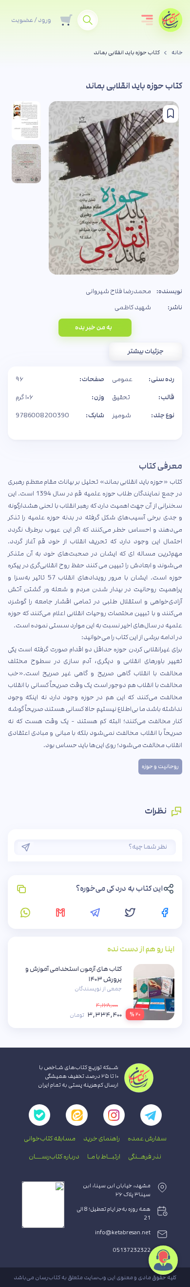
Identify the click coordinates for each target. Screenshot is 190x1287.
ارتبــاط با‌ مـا (103, 1156)
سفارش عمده (147, 1138)
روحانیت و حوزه (160, 767)
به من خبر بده (93, 327)
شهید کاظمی (132, 307)
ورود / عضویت (31, 20)
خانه (177, 53)
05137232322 (132, 1250)
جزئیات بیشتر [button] (146, 351)
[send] (26, 847)
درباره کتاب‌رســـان (54, 1156)
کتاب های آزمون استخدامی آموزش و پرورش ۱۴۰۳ (73, 974)
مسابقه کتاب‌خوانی (50, 1138)
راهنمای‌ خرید (101, 1138)
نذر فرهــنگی (144, 1156)
